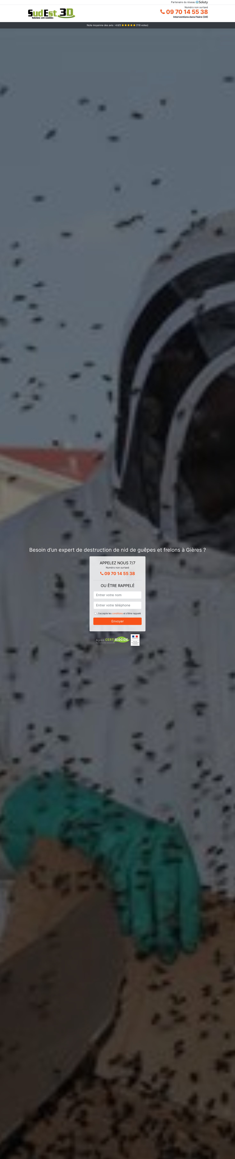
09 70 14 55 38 (186, 11)
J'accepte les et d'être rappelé (119, 613)
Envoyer (117, 621)
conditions (117, 613)
